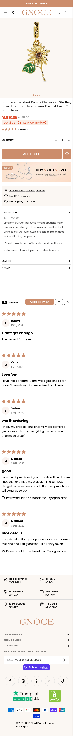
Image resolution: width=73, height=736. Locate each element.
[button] (5, 12)
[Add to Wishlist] (67, 154)
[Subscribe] (64, 660)
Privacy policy (23, 726)
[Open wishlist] (13, 12)
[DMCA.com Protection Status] (55, 696)
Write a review (39, 302)
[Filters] (59, 302)
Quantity (8, 140)
